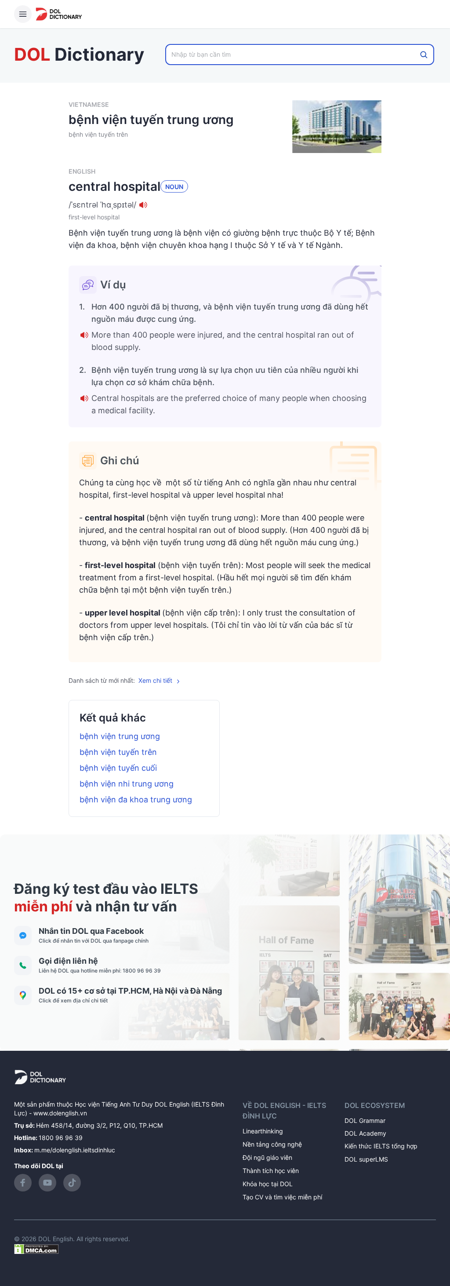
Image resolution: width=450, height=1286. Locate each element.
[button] (225, 205)
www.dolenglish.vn (60, 1113)
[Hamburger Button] (23, 14)
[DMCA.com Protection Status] (36, 1248)
